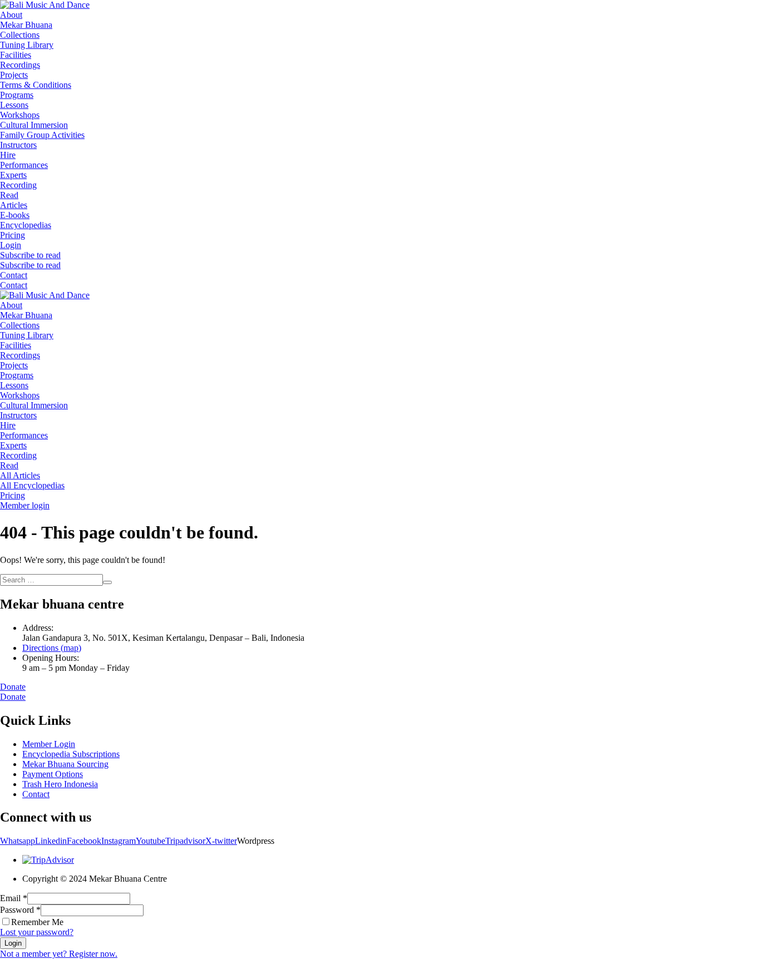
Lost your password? (36, 932)
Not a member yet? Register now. (58, 953)
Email (13, 898)
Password (20, 909)
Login (13, 943)
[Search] (107, 582)
